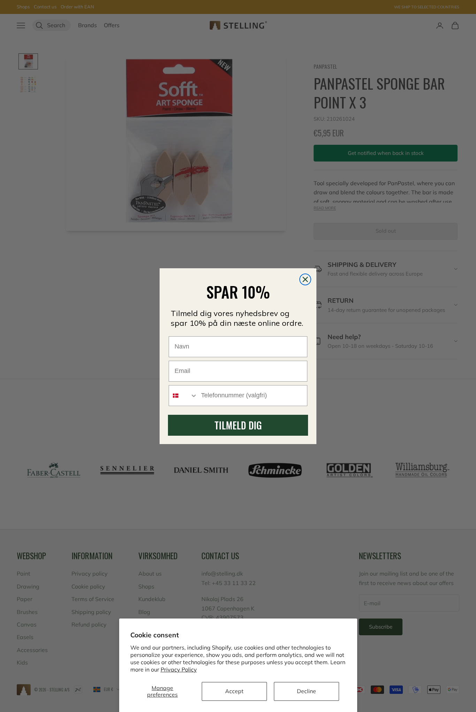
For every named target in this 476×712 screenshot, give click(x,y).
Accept (234, 691)
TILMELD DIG (238, 425)
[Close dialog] (305, 279)
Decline (306, 691)
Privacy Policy (179, 669)
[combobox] (183, 395)
